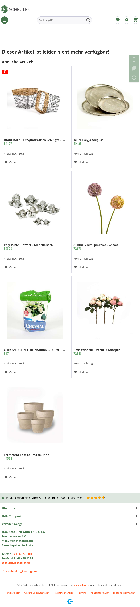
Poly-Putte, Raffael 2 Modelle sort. (28, 246)
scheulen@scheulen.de (16, 562)
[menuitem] (4, 20)
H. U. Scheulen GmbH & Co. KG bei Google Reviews (44, 498)
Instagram (30, 571)
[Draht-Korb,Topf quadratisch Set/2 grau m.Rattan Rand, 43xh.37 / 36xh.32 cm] (35, 100)
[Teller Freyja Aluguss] (104, 100)
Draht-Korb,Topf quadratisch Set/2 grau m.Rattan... (35, 141)
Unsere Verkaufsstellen (36, 592)
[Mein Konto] (126, 20)
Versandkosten (82, 585)
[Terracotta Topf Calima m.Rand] (35, 415)
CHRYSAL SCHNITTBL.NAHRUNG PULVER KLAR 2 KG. (35, 351)
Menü (4, 20)
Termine (81, 592)
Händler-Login (12, 592)
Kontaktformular (99, 592)
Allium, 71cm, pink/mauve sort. (96, 246)
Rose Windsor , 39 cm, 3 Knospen (97, 351)
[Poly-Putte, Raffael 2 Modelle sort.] (35, 205)
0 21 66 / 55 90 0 (22, 554)
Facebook (12, 571)
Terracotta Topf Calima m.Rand (26, 456)
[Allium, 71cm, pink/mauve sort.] (104, 205)
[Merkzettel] (117, 20)
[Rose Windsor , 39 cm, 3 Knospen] (104, 310)
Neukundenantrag (63, 592)
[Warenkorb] (135, 20)
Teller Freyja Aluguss (88, 141)
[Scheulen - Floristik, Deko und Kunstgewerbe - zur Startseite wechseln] (16, 9)
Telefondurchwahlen (124, 592)
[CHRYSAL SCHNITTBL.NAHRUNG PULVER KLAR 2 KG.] (35, 310)
